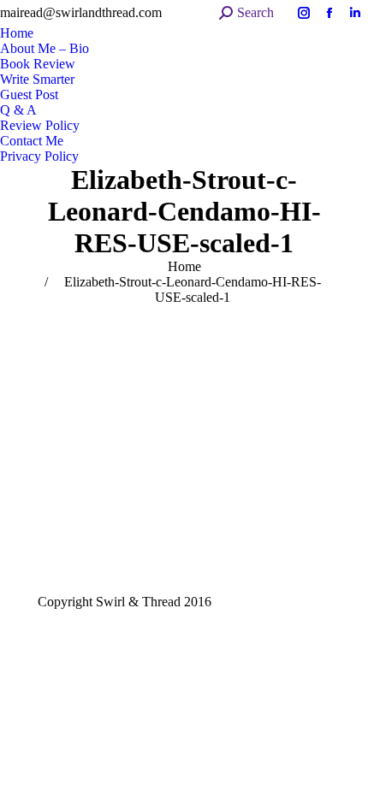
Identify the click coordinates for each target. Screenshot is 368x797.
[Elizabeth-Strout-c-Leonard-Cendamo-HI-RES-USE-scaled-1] (184, 445)
